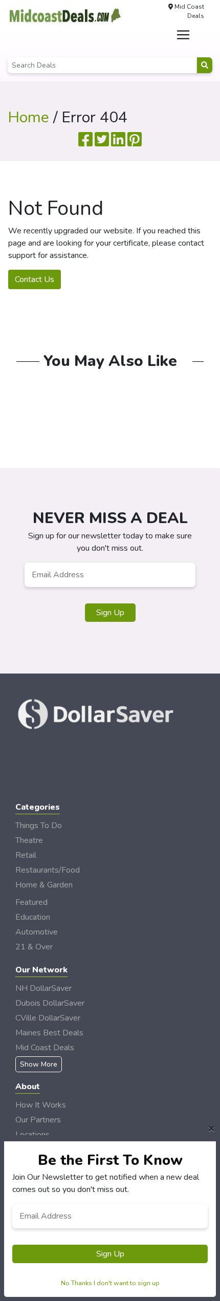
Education (32, 917)
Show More (38, 1064)
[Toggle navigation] (183, 35)
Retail (25, 855)
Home (28, 117)
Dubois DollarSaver (49, 1003)
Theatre (29, 840)
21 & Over (34, 946)
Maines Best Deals (49, 1032)
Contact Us (34, 279)
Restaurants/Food (47, 870)
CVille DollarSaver (47, 1018)
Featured (31, 902)
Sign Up (110, 612)
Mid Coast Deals (44, 1047)
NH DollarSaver (43, 988)
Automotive (36, 932)
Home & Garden (44, 885)
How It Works (40, 1105)
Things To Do (38, 825)
